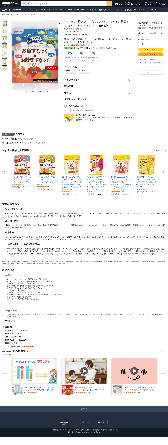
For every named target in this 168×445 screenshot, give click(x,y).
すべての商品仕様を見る (75, 106)
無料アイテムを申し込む (108, 48)
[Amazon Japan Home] (64, 423)
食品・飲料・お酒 (8, 15)
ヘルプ (31, 10)
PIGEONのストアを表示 (73, 29)
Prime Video (79, 10)
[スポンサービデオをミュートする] (54, 381)
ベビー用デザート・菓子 (34, 15)
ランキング (53, 10)
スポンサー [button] (5, 354)
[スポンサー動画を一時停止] (54, 376)
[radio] (4, 23)
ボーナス (68, 48)
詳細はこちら (85, 45)
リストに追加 (145, 72)
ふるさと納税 (126, 10)
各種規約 (96, 430)
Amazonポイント (19, 10)
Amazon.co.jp (154, 59)
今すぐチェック (91, 120)
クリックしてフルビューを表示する (35, 91)
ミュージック (113, 10)
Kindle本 (153, 10)
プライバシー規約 (65, 430)
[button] (6, 9)
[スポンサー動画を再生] (84, 371)
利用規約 (55, 430)
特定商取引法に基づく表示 (109, 430)
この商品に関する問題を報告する (80, 110)
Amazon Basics (66, 10)
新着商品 (102, 10)
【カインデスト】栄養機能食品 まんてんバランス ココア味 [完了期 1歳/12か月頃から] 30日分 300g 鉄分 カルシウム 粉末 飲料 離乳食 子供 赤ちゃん (140, 388)
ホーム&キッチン (140, 10)
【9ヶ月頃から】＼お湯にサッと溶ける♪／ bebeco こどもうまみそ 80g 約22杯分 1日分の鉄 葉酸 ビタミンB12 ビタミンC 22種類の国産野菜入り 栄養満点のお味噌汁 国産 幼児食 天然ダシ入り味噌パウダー (90, 388)
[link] (22, 179)
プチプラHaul (41, 10)
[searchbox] (68, 3)
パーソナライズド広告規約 (82, 430)
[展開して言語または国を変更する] (121, 4)
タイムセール (91, 10)
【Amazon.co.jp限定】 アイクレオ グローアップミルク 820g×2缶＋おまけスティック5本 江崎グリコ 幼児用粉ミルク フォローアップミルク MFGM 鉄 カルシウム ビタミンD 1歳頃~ (40, 388)
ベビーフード (20, 15)
